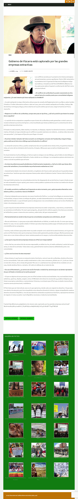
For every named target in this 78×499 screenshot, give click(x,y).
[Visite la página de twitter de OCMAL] (69, 1)
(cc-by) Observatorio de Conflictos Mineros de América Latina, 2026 (21, 495)
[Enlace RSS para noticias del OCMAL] (73, 1)
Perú (10, 55)
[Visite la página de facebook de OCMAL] (66, 1)
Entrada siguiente (26, 318)
